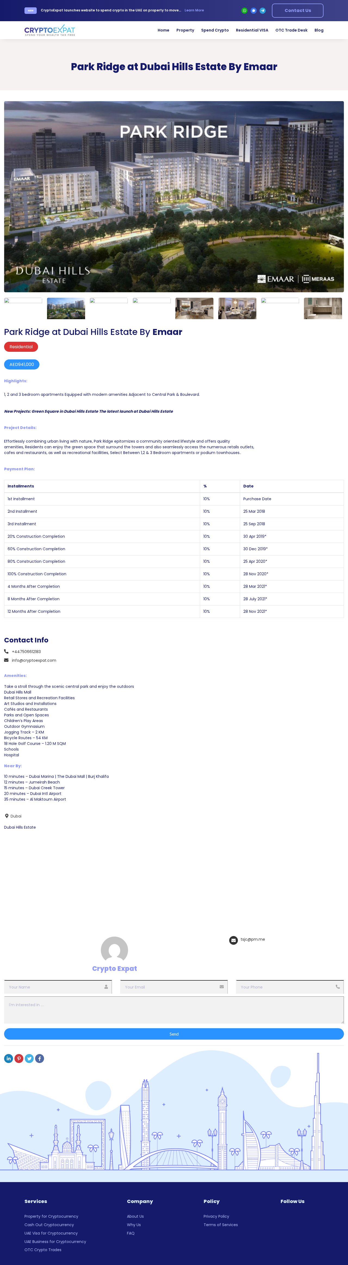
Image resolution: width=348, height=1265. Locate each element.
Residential (21, 347)
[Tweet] (29, 1058)
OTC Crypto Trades (42, 1249)
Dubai (15, 816)
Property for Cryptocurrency (51, 1216)
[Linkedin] (8, 1058)
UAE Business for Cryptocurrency (55, 1241)
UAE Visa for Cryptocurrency (51, 1233)
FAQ (131, 1233)
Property (185, 30)
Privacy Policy (216, 1216)
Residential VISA (252, 30)
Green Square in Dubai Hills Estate (65, 411)
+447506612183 (26, 651)
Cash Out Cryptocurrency (49, 1224)
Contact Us (298, 10)
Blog (319, 30)
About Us (135, 1216)
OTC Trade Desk (291, 30)
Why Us (134, 1224)
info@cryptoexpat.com (34, 660)
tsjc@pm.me (253, 939)
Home (163, 30)
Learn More (194, 10)
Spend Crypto (215, 30)
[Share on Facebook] (39, 1058)
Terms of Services (221, 1224)
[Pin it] (18, 1058)
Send (174, 1033)
